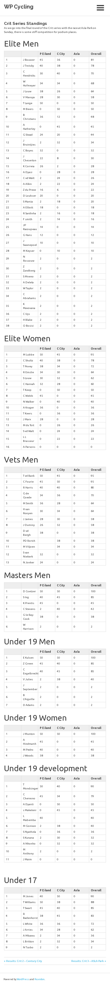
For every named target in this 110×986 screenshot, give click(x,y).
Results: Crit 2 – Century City (24, 961)
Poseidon (39, 979)
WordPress (23, 979)
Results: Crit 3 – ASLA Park (87, 961)
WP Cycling (18, 6)
